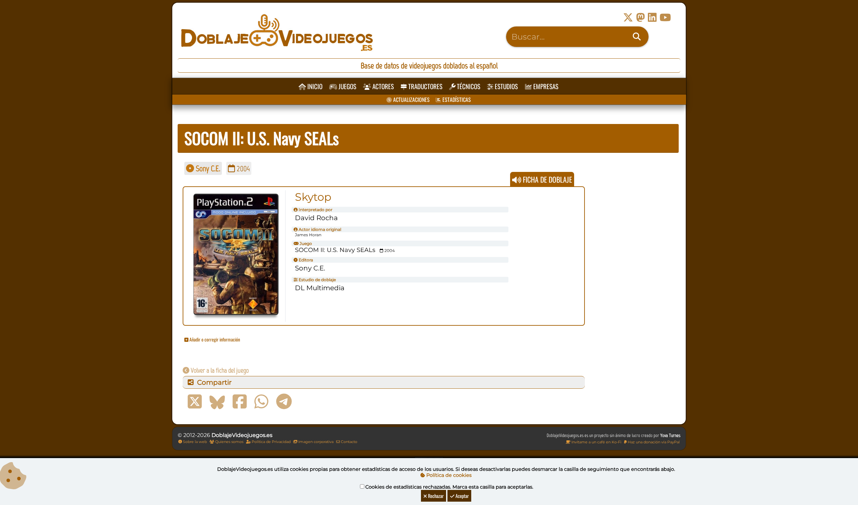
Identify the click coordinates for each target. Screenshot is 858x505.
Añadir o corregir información (214, 339)
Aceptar (461, 495)
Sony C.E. (207, 168)
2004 (242, 168)
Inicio (314, 86)
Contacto (348, 441)
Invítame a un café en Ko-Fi (595, 442)
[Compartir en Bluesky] (217, 402)
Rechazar (435, 495)
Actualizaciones (411, 100)
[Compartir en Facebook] (239, 402)
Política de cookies (448, 475)
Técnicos (467, 86)
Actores (382, 86)
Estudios (505, 86)
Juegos (346, 86)
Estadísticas (456, 100)
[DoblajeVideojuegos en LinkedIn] (652, 17)
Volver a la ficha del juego (219, 370)
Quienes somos (228, 441)
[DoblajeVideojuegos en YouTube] (665, 17)
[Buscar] (637, 37)
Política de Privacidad (271, 441)
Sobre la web (194, 441)
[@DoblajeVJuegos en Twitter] (628, 17)
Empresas (545, 86)
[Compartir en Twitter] (194, 402)
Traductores (424, 86)
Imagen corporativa (315, 441)
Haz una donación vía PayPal (653, 442)
